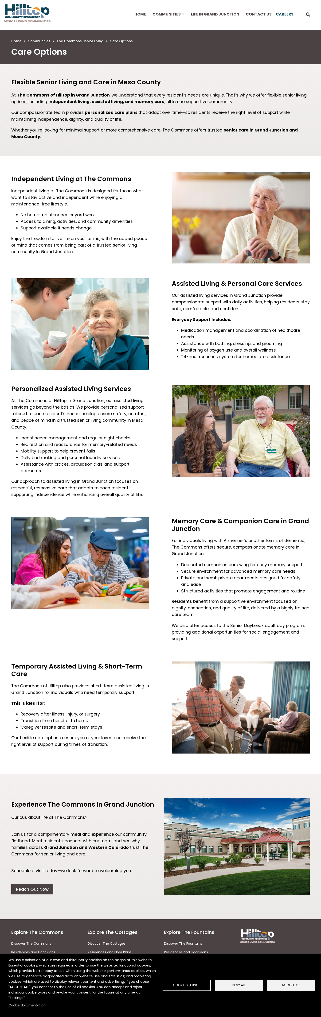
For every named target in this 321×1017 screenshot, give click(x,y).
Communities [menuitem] (166, 18)
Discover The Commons (31, 943)
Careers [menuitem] (285, 14)
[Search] (308, 15)
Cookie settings (186, 985)
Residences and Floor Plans (33, 952)
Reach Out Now (32, 889)
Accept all (291, 985)
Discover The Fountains (183, 943)
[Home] (27, 13)
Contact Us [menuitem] (259, 14)
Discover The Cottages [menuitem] (106, 943)
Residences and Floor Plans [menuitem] (110, 952)
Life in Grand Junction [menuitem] (215, 14)
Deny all (239, 985)
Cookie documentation (26, 1005)
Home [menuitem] (140, 14)
